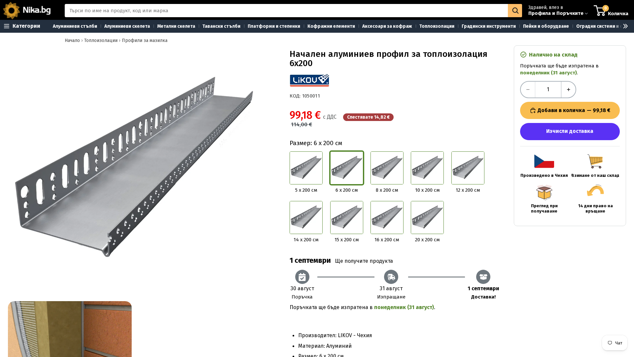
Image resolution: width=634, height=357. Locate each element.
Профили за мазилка (144, 40)
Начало (72, 40)
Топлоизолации (101, 40)
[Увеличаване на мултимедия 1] (134, 171)
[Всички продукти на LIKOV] (309, 80)
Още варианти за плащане (570, 131)
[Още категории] (622, 26)
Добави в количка (574, 110)
